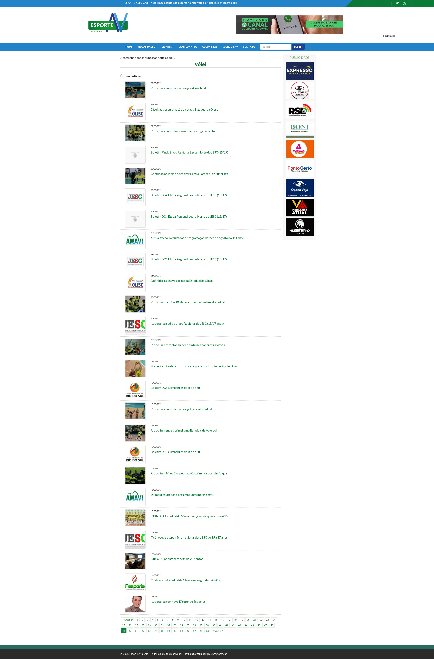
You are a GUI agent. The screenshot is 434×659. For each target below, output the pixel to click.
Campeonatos (188, 46)
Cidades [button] (167, 46)
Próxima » (217, 630)
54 (155, 630)
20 (248, 619)
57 (175, 630)
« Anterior (127, 619)
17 (229, 619)
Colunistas (209, 46)
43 (239, 625)
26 (130, 625)
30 (155, 625)
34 (181, 625)
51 (136, 630)
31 (162, 625)
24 (274, 619)
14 (209, 619)
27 (136, 625)
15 (216, 619)
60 (194, 630)
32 (168, 625)
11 (190, 619)
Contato (249, 46)
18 (235, 619)
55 (162, 630)
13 (203, 619)
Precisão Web (193, 653)
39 (213, 625)
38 (207, 625)
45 (252, 625)
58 (181, 630)
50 (130, 630)
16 (222, 619)
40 (220, 625)
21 (254, 619)
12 (196, 619)
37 (201, 625)
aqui (171, 58)
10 (183, 619)
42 (233, 625)
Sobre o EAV (230, 46)
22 (261, 619)
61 (201, 630)
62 (207, 630)
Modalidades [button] (146, 46)
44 (246, 625)
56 (168, 630)
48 (271, 625)
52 (143, 630)
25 (123, 625)
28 (143, 625)
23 (267, 619)
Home (129, 46)
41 (226, 625)
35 (188, 625)
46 (259, 625)
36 (194, 625)
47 (265, 625)
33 (175, 625)
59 (188, 630)
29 (149, 625)
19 (241, 619)
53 (149, 630)
